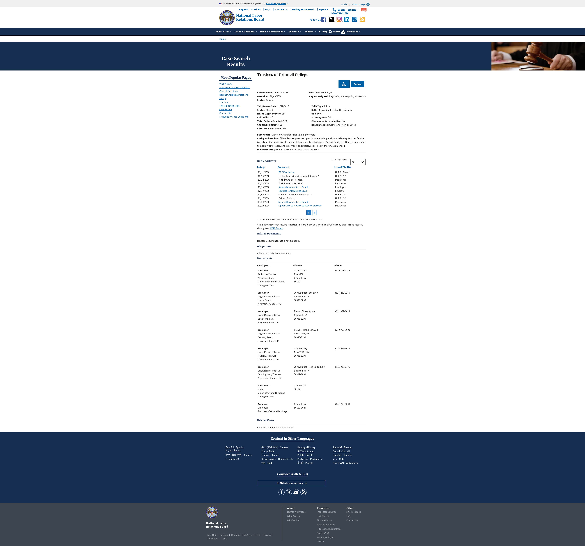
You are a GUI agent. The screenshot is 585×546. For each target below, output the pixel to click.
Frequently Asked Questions (233, 116)
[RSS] (303, 492)
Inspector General (326, 511)
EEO (225, 538)
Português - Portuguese (309, 458)
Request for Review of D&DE (293, 190)
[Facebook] (281, 492)
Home (222, 38)
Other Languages (358, 4)
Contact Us (281, 9)
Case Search (225, 109)
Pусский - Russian (342, 447)
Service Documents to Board (293, 187)
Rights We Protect (297, 511)
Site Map (211, 534)
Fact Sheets (323, 516)
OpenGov (236, 534)
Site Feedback (353, 511)
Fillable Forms (324, 520)
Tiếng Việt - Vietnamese (345, 462)
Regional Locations (250, 9)
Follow (358, 84)
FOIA (258, 534)
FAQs (268, 9)
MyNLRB (323, 9)
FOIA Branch (276, 228)
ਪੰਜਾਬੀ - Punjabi (305, 462)
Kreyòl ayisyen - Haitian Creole (277, 458)
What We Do (293, 516)
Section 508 (323, 533)
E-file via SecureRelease (329, 528)
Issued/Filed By (342, 167)
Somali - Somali (341, 451)
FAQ (348, 516)
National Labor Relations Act (234, 87)
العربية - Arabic (233, 450)
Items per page (340, 159)
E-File (344, 84)
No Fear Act (213, 538)
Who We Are (225, 83)
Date (260, 167)
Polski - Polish (304, 454)
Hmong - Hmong (306, 447)
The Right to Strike (229, 105)
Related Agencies (326, 524)
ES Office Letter (286, 172)
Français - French (270, 454)
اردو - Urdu (338, 458)
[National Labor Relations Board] (227, 17)
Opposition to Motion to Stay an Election (300, 205)
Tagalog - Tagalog (342, 454)
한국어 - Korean (305, 451)
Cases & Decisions (228, 91)
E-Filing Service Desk (303, 9)
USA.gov (248, 534)
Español (344, 4)
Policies (224, 534)
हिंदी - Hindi (266, 462)
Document (283, 167)
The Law (223, 102)
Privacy (267, 534)
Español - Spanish (234, 447)
